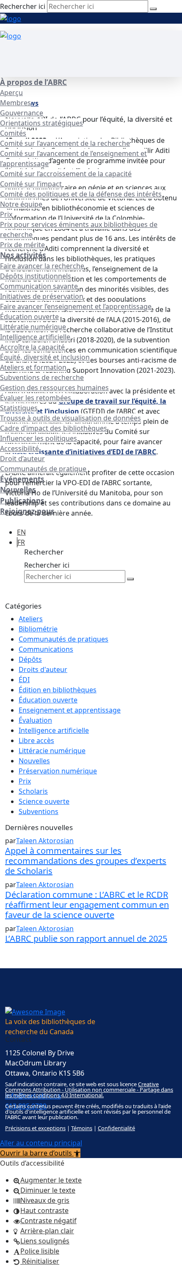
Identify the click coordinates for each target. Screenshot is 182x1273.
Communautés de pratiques (63, 639)
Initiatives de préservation (41, 296)
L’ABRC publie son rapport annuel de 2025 (86, 938)
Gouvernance (21, 112)
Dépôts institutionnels (35, 276)
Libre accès (36, 740)
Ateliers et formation (33, 367)
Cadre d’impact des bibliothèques (53, 428)
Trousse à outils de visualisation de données (70, 418)
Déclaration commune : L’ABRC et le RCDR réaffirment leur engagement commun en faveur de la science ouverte (87, 905)
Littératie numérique (33, 326)
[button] (40, 1153)
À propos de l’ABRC (33, 82)
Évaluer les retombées (35, 397)
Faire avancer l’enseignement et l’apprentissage (76, 306)
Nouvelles (34, 760)
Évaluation (35, 720)
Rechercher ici (22, 6)
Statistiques (19, 407)
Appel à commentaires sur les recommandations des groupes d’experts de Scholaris (85, 861)
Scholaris (33, 791)
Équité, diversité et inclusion (45, 357)
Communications (46, 649)
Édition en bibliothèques (58, 689)
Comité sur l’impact (31, 183)
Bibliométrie (38, 629)
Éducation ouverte (29, 316)
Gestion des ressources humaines (54, 387)
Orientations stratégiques (41, 123)
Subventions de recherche (42, 377)
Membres (15, 102)
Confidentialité (116, 1128)
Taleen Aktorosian (45, 840)
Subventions (38, 811)
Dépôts (30, 659)
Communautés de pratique (43, 468)
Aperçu (11, 92)
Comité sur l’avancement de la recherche (65, 143)
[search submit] (153, 9)
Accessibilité (19, 448)
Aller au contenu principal (41, 1142)
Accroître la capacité (32, 347)
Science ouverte (44, 801)
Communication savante (39, 286)
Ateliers (31, 618)
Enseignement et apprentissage (70, 710)
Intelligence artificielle (35, 336)
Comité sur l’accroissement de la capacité (66, 173)
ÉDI (24, 679)
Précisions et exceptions (35, 1128)
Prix (6, 214)
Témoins (81, 1128)
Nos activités (23, 255)
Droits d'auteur (43, 669)
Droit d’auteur (22, 458)
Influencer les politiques (38, 438)
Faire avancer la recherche (42, 265)
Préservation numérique (58, 771)
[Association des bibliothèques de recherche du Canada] (10, 17)
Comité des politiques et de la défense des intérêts (81, 194)
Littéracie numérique (52, 750)
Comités (13, 133)
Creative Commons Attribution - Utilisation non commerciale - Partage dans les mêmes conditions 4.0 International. (89, 1089)
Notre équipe (21, 204)
